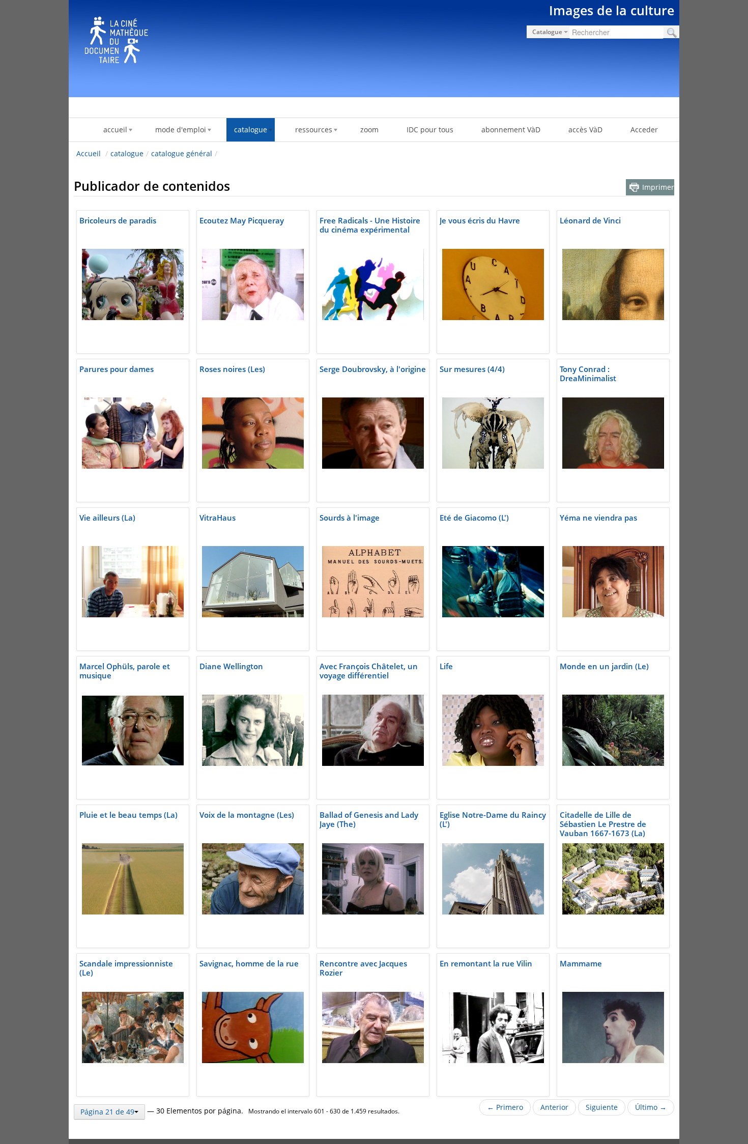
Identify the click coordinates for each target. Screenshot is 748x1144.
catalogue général (181, 153)
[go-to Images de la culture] (374, 46)
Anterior (554, 1107)
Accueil (88, 153)
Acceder (644, 129)
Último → (651, 1107)
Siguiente (602, 1107)
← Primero (505, 1107)
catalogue (126, 153)
